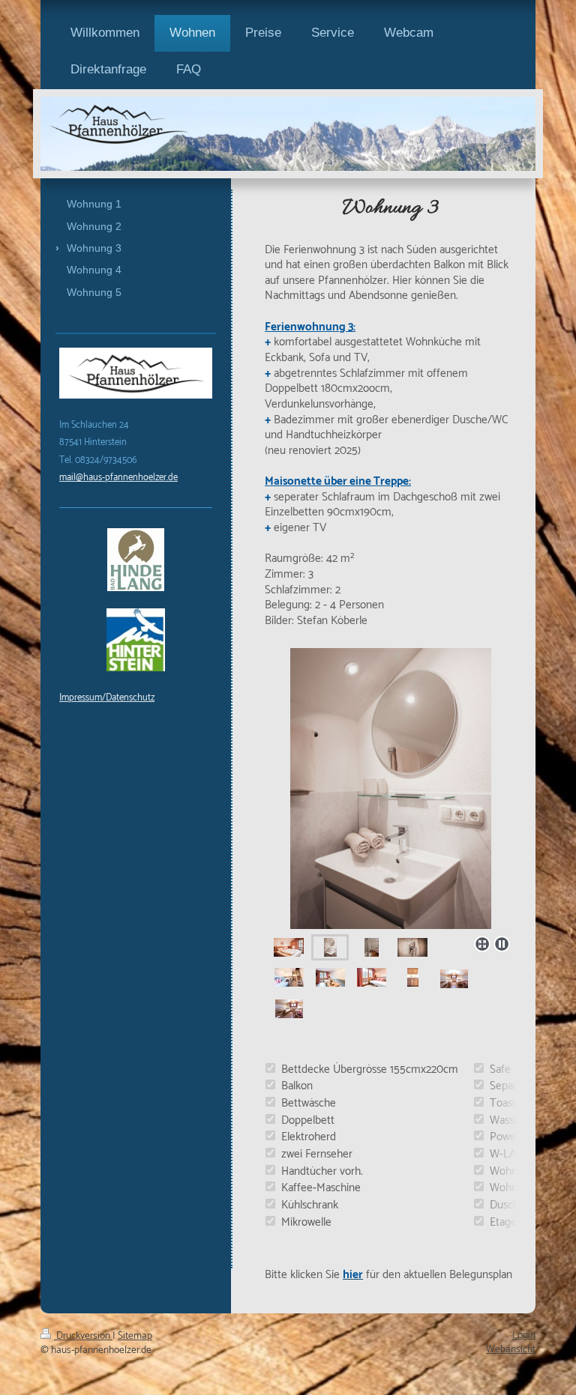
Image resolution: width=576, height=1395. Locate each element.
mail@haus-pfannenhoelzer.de (118, 477)
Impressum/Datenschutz (106, 698)
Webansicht (511, 1349)
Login (524, 1335)
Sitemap (135, 1336)
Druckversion (83, 1336)
